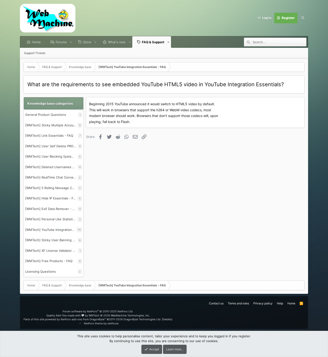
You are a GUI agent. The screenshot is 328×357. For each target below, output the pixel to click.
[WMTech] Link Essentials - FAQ (49, 135)
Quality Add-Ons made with (63, 315)
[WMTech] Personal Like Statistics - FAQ (51, 219)
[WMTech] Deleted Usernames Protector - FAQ (51, 167)
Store (87, 42)
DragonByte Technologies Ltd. (142, 319)
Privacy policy (263, 303)
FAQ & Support (153, 42)
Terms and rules (238, 303)
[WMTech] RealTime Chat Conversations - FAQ (51, 177)
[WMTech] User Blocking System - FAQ (51, 156)
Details (167, 319)
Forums (61, 42)
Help (280, 303)
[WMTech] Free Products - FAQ (49, 261)
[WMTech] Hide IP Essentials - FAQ (51, 198)
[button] (70, 42)
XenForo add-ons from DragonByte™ (83, 319)
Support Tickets (34, 53)
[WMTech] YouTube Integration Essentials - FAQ (51, 230)
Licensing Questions (40, 271)
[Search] (303, 18)
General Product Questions (45, 115)
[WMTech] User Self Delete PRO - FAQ (51, 146)
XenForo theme (93, 323)
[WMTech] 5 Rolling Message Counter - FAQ (51, 188)
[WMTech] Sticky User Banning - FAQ (51, 240)
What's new (117, 42)
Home (36, 42)
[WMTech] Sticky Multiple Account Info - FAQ (51, 125)
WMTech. (119, 315)
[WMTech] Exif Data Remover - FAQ (51, 209)
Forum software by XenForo (98, 311)
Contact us (216, 303)
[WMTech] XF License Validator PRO (51, 250)
